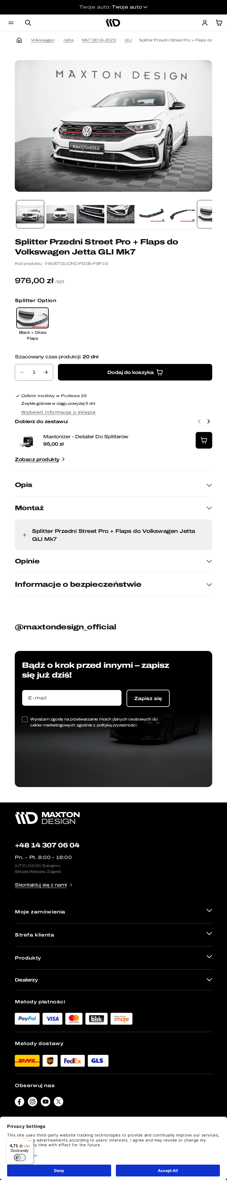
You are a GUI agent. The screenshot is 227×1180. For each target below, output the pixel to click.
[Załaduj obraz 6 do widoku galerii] (181, 214)
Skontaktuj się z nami (41, 884)
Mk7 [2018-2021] (99, 40)
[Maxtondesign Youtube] (45, 1103)
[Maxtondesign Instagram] (32, 1103)
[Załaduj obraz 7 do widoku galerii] (211, 214)
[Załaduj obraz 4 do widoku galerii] (120, 214)
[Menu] (29, 1142)
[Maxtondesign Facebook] (19, 1103)
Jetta (68, 40)
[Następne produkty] (208, 421)
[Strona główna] (19, 40)
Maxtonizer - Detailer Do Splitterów (85, 436)
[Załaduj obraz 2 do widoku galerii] (60, 214)
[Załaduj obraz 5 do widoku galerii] (151, 214)
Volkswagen (43, 40)
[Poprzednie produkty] (199, 421)
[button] (10, 22)
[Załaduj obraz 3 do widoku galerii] (90, 214)
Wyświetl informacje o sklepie (58, 412)
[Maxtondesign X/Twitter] (58, 1103)
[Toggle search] (28, 22)
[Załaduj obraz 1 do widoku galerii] (30, 214)
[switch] (20, 1157)
